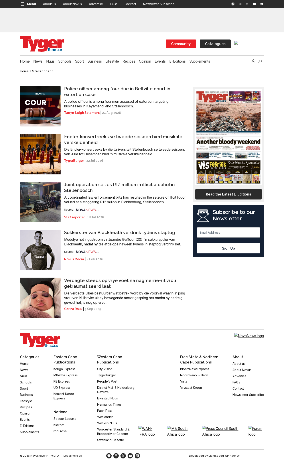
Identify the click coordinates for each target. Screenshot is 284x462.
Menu (31, 4)
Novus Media (74, 259)
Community (181, 44)
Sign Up (228, 248)
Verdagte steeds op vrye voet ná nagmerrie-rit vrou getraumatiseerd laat (120, 283)
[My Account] (253, 61)
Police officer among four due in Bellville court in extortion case (117, 91)
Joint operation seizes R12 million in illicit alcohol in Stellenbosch (119, 187)
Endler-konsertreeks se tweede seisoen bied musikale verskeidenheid (123, 139)
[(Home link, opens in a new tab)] (40, 340)
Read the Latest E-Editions (228, 194)
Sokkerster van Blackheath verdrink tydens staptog (119, 232)
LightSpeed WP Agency (224, 455)
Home (24, 71)
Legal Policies (72, 455)
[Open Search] (260, 61)
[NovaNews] (87, 209)
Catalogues (215, 44)
